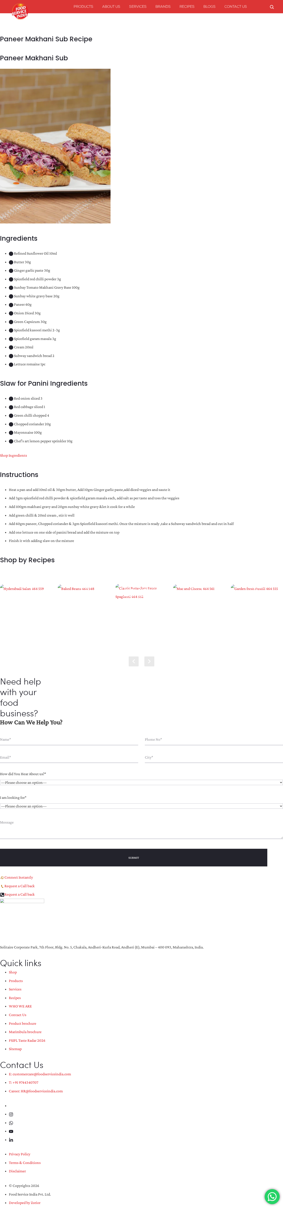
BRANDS (163, 7)
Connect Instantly (18, 877)
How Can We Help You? (31, 722)
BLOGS (209, 7)
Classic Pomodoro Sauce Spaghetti (141, 591)
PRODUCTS (83, 7)
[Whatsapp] (11, 1122)
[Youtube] (11, 1131)
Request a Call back (19, 886)
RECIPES (187, 7)
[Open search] (272, 6)
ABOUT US (111, 7)
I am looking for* (13, 797)
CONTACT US (235, 7)
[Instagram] (11, 1114)
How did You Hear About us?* (23, 774)
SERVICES (138, 7)
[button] (149, 661)
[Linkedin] (11, 1139)
